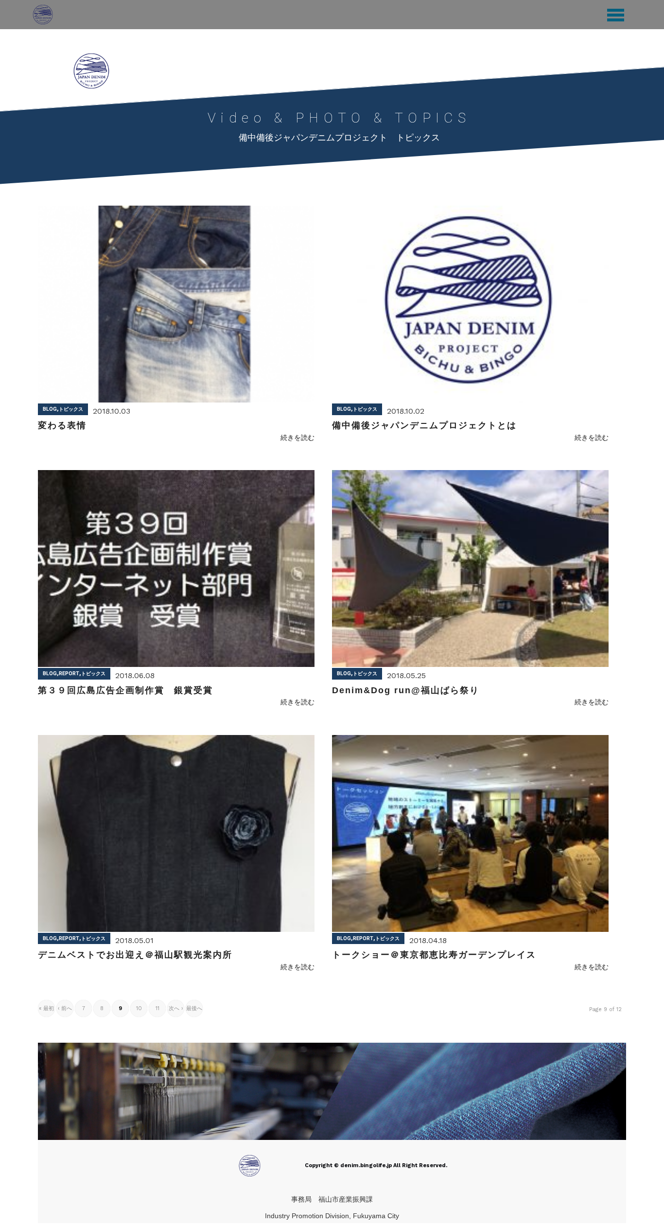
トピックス (71, 409)
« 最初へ (46, 1011)
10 (139, 1008)
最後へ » (194, 1011)
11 (157, 1008)
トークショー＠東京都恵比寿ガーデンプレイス (434, 955)
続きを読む (297, 437)
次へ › (176, 1008)
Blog (50, 409)
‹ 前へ (65, 1008)
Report (69, 673)
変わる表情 (62, 425)
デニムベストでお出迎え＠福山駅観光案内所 (135, 955)
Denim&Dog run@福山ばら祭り (405, 690)
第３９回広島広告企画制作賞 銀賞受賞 (125, 690)
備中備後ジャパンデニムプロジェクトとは (424, 425)
